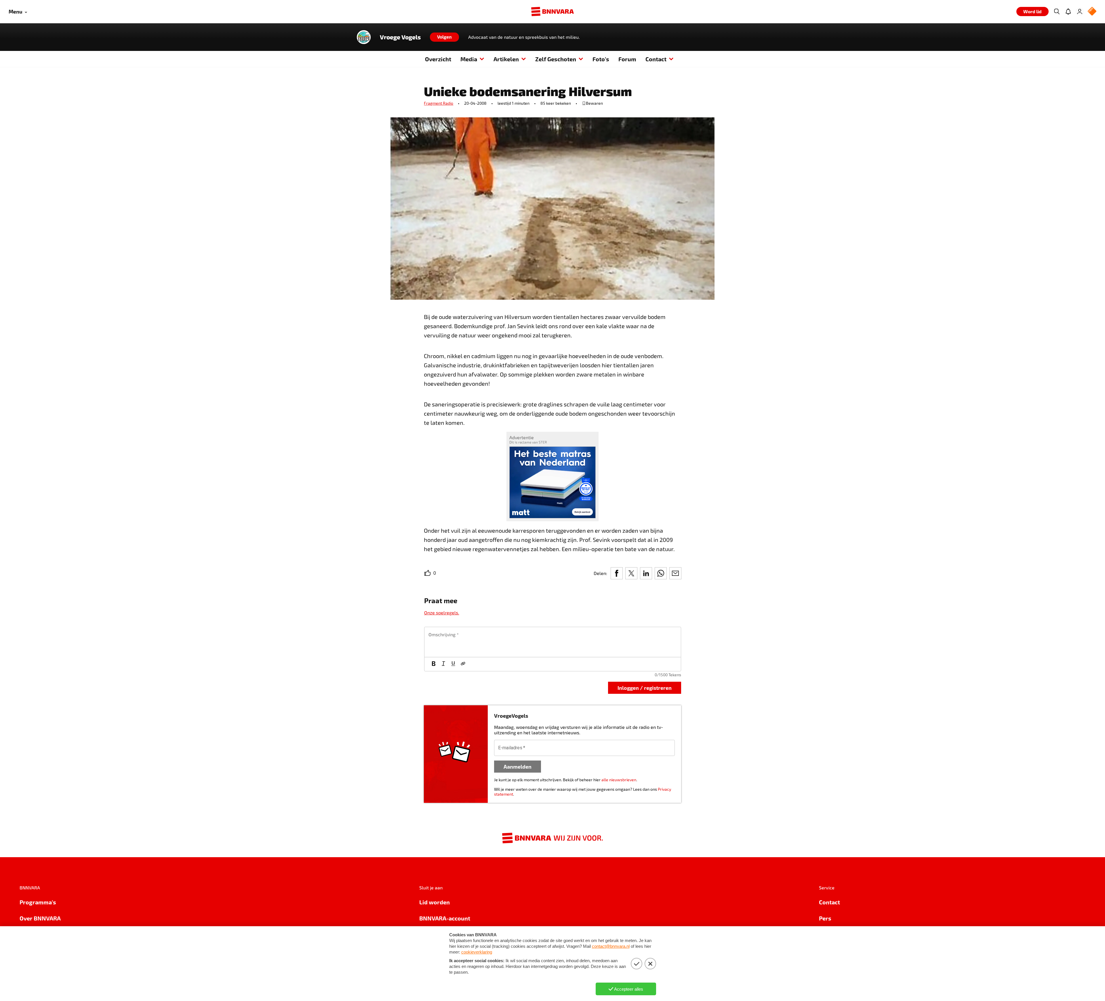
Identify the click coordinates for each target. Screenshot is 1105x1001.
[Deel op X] (631, 573)
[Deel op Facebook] (616, 573)
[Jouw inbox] (1068, 11)
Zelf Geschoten (555, 59)
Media (468, 59)
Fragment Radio (438, 103)
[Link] (463, 664)
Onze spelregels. (441, 612)
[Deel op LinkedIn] (646, 573)
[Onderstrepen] (453, 664)
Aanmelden (517, 766)
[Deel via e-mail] (675, 573)
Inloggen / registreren (645, 688)
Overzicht (438, 59)
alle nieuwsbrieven (618, 779)
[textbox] (552, 642)
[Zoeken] (1056, 11)
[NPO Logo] (1092, 11)
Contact (655, 59)
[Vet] (433, 664)
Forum (627, 59)
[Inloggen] (1079, 11)
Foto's (600, 59)
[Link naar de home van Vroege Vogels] (364, 37)
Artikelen (506, 59)
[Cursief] (443, 664)
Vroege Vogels (400, 37)
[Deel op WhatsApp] (660, 573)
